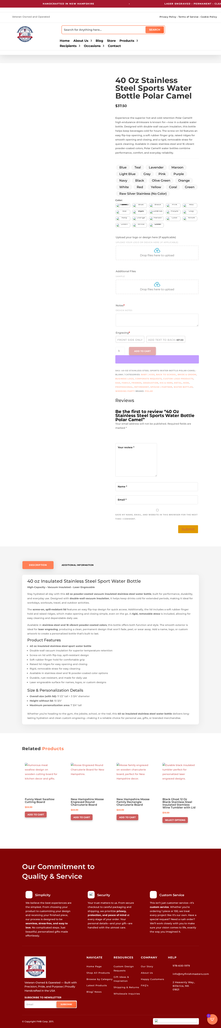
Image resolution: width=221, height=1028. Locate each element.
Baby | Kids (148, 374)
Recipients (68, 46)
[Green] (122, 225)
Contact (114, 46)
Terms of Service (188, 16)
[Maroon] (156, 218)
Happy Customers (152, 979)
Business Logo (124, 378)
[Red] (189, 205)
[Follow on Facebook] (107, 17)
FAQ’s (144, 985)
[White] (139, 225)
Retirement (141, 387)
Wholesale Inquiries (127, 993)
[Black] (156, 205)
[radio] (123, 167)
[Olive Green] (156, 225)
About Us (80, 41)
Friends (137, 383)
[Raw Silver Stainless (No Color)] (122, 205)
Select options (175, 820)
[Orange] (139, 218)
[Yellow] (189, 218)
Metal (178, 383)
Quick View (34, 767)
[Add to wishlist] (19, 70)
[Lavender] (156, 212)
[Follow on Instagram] (113, 17)
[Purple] (173, 212)
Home (65, 41)
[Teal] (122, 212)
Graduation (150, 383)
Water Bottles (183, 387)
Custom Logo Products (178, 378)
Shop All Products (98, 972)
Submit (188, 529)
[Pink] (173, 205)
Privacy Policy (168, 16)
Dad (117, 383)
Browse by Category (100, 979)
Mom (186, 383)
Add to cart (142, 351)
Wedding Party (125, 391)
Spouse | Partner (161, 387)
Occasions (92, 46)
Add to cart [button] (35, 814)
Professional (124, 387)
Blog (99, 41)
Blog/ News (94, 991)
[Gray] (189, 212)
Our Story (147, 966)
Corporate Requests (148, 378)
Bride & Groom (187, 374)
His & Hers (166, 383)
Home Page (94, 966)
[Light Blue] (139, 212)
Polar (149, 391)
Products (126, 41)
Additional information (78, 565)
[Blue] (139, 205)
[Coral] (173, 218)
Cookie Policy (209, 16)
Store (111, 41)
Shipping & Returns (126, 987)
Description (38, 565)
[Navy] (122, 218)
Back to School (166, 374)
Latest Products (97, 985)
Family (126, 383)
